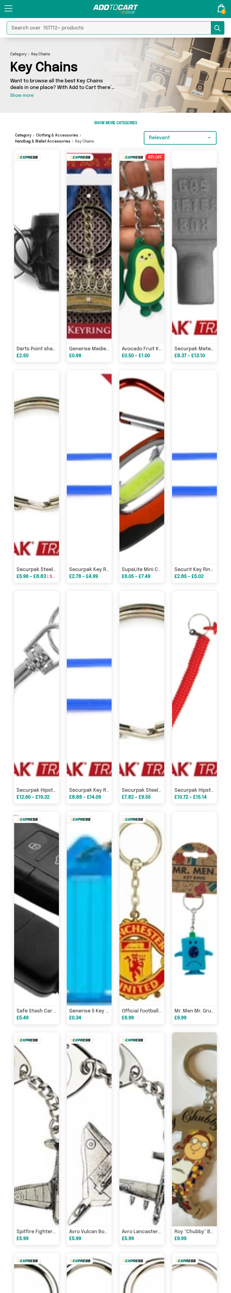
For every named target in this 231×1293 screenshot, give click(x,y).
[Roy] (194, 1129)
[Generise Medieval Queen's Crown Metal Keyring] (89, 246)
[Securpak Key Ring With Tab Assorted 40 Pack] (89, 688)
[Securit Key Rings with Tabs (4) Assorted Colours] (194, 467)
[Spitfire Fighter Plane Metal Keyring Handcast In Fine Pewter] (36, 1129)
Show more (22, 96)
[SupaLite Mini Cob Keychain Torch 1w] (141, 467)
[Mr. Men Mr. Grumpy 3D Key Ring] (194, 909)
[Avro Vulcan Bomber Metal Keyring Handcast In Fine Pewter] (89, 1129)
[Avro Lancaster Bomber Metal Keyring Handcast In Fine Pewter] (141, 1129)
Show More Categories (115, 123)
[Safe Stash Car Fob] (36, 909)
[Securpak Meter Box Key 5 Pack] (194, 246)
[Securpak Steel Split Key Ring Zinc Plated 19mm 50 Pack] (36, 467)
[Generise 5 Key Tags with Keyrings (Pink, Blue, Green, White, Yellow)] (89, 909)
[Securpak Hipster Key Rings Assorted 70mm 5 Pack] (194, 688)
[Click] (8, 11)
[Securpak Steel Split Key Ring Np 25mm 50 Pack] (141, 688)
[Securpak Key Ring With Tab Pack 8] (89, 467)
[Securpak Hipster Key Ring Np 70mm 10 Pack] (36, 688)
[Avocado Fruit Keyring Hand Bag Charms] (141, 246)
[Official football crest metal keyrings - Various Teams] (141, 909)
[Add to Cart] (115, 9)
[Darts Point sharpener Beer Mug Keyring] (36, 246)
